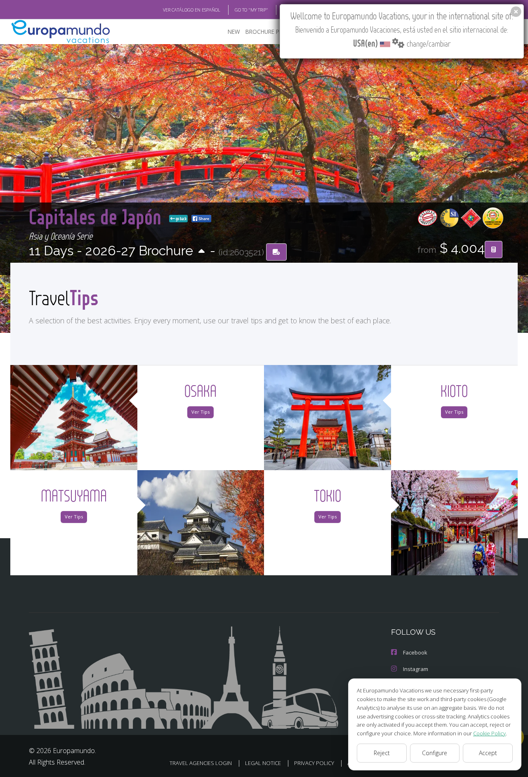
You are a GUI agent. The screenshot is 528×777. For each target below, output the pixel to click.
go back (180, 218)
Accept (488, 753)
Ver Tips (200, 412)
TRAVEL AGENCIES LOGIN (201, 763)
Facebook (415, 652)
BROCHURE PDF (265, 31)
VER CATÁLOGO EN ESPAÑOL (191, 10)
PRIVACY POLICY (314, 763)
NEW (234, 31)
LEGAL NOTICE (263, 763)
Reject (382, 753)
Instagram (415, 669)
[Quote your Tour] (493, 249)
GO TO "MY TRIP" (251, 10)
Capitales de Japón (97, 216)
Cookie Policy (489, 733)
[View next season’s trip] (201, 252)
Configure (434, 753)
